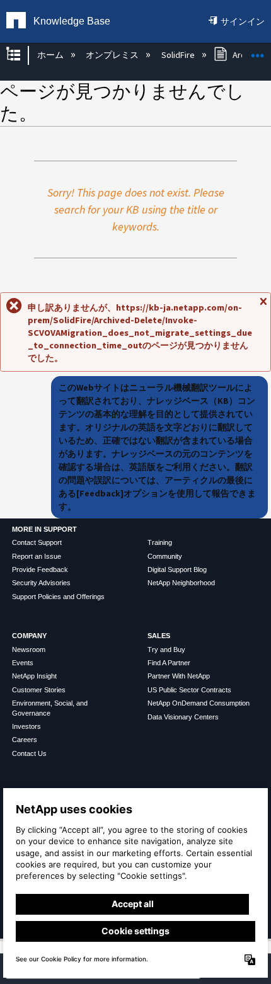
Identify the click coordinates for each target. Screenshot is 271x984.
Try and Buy (166, 649)
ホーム (51, 54)
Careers (24, 739)
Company (29, 635)
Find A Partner (168, 662)
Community (164, 556)
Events (22, 662)
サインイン (243, 21)
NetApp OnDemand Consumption (198, 703)
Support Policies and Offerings (58, 596)
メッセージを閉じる (263, 306)
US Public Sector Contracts (189, 690)
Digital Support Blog (177, 569)
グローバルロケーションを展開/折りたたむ (258, 51)
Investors (26, 726)
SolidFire (178, 54)
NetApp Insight (34, 676)
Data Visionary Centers (183, 717)
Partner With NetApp (178, 676)
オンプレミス (113, 54)
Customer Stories (39, 690)
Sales (158, 635)
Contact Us (29, 753)
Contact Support (37, 542)
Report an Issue (36, 556)
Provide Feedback (40, 569)
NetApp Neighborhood (181, 582)
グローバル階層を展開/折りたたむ (21, 55)
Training (159, 542)
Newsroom (28, 649)
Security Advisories (41, 582)
